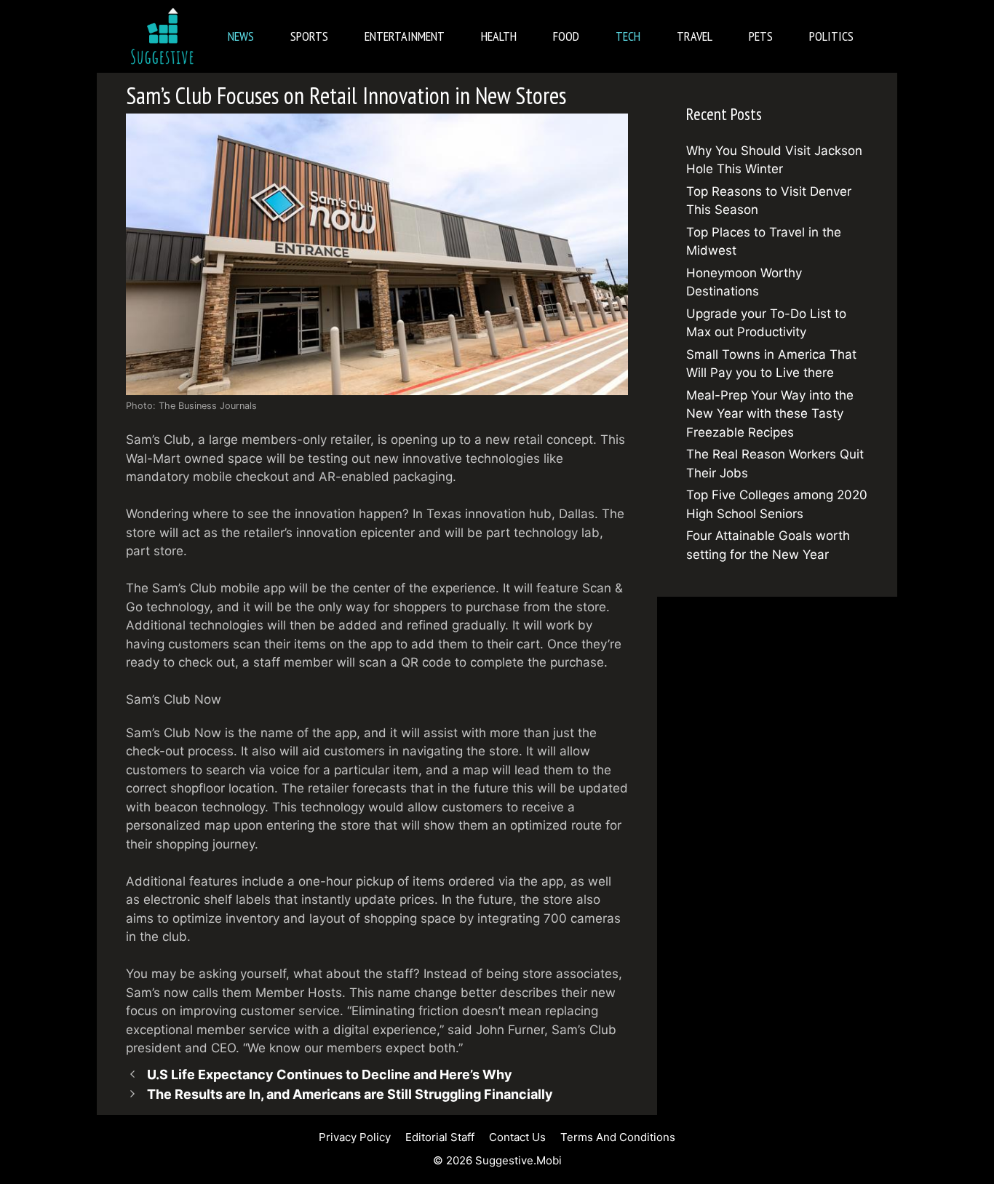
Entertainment (405, 36)
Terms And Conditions (617, 1137)
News (241, 36)
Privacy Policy (355, 1137)
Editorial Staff (439, 1137)
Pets (761, 36)
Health (499, 36)
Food (566, 36)
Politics (831, 36)
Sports (309, 36)
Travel (694, 36)
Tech (628, 36)
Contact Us (517, 1137)
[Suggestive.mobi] (166, 36)
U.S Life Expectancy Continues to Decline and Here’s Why (329, 1074)
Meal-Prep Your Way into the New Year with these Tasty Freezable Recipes (770, 414)
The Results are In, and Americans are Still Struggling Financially (350, 1094)
